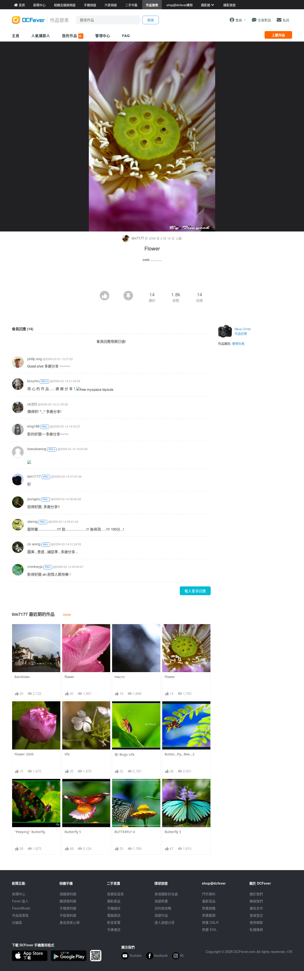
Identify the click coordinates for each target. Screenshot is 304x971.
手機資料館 (68, 908)
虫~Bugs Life (124, 754)
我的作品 (72, 35)
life (67, 754)
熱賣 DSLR (210, 922)
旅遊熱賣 (161, 901)
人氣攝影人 (40, 35)
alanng (32, 521)
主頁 (15, 35)
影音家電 (113, 922)
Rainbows (22, 676)
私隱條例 (256, 929)
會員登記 (256, 915)
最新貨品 (208, 901)
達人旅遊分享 (165, 922)
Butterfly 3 (173, 832)
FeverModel (21, 908)
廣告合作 (256, 908)
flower (69, 676)
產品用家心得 (70, 922)
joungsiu (33, 498)
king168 (33, 426)
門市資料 (208, 893)
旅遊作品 (161, 915)
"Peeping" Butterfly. (30, 832)
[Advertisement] (152, 277)
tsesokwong (36, 448)
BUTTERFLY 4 (124, 832)
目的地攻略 (163, 908)
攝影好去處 (166, 893)
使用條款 (256, 922)
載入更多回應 (195, 590)
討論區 (17, 922)
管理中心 (102, 35)
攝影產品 (113, 901)
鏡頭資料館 (68, 901)
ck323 (32, 403)
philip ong (34, 358)
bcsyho (33, 380)
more (67, 614)
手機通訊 (113, 908)
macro (119, 676)
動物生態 (238, 343)
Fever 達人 (20, 901)
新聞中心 (18, 893)
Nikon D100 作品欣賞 (243, 331)
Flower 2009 (23, 754)
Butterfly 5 (73, 832)
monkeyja (35, 566)
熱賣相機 (208, 908)
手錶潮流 (113, 929)
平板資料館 (68, 915)
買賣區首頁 (115, 893)
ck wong (33, 543)
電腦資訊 (113, 915)
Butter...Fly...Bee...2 (180, 754)
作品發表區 (20, 915)
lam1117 (34, 476)
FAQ (126, 35)
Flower (170, 676)
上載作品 (278, 35)
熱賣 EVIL (209, 929)
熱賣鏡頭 (208, 915)
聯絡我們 (256, 901)
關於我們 (256, 893)
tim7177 (138, 238)
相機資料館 (68, 893)
